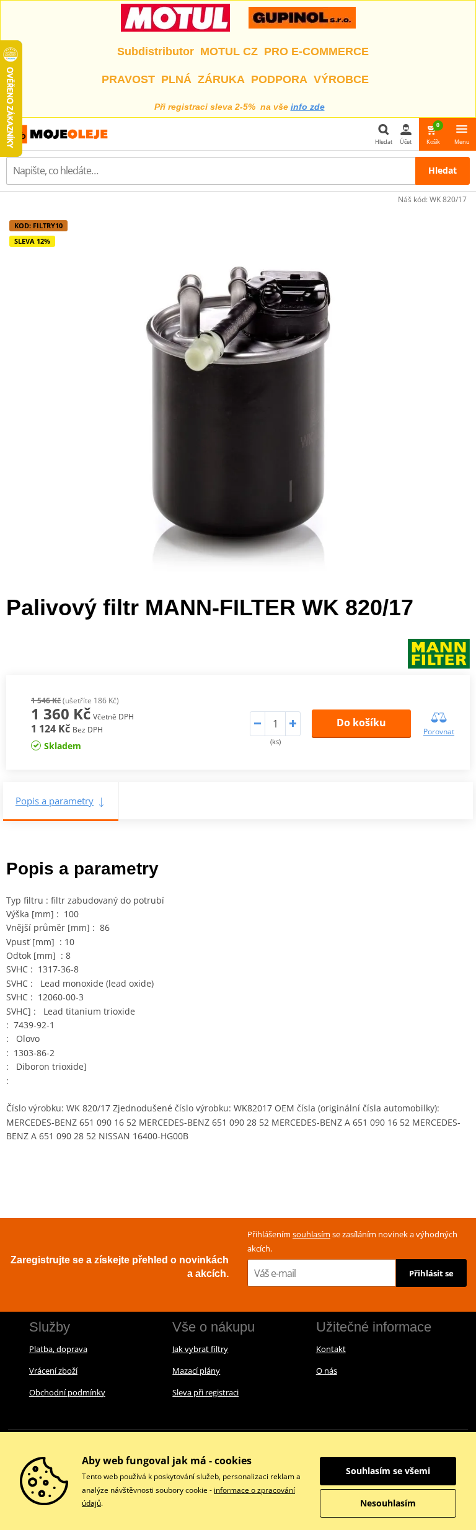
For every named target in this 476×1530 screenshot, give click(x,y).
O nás (326, 1370)
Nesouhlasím (388, 1503)
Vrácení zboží (53, 1370)
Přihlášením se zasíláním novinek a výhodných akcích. (352, 1241)
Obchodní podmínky (67, 1392)
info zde (308, 107)
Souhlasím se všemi (388, 1471)
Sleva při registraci (205, 1392)
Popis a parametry (54, 800)
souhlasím (311, 1234)
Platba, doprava (58, 1348)
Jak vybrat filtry (200, 1348)
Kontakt (331, 1348)
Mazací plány (196, 1370)
